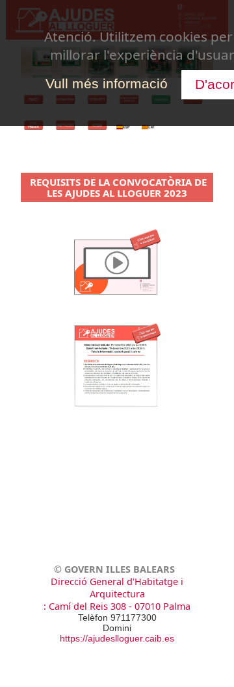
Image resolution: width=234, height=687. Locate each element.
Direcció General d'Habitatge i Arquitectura (117, 587)
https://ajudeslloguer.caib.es (117, 638)
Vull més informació (107, 83)
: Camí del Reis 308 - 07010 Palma (117, 606)
